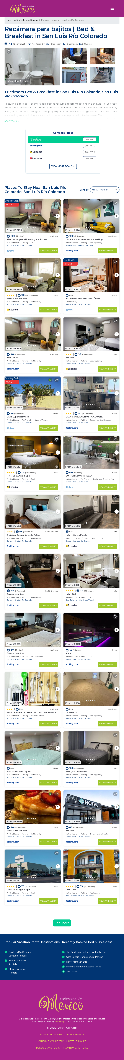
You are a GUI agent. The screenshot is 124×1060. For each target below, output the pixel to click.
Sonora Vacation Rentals (17, 962)
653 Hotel (70, 357)
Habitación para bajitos (19, 771)
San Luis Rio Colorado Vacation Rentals (20, 954)
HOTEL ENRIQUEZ (77, 1041)
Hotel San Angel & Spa (18, 476)
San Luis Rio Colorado (73, 20)
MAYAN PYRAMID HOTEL (75, 1047)
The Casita (12, 357)
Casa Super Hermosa (18, 417)
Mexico (45, 20)
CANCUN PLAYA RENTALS (51, 1041)
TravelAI (59, 1021)
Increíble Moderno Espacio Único (83, 298)
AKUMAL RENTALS (75, 1034)
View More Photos (18, 81)
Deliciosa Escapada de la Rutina (23, 535)
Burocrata (89, 245)
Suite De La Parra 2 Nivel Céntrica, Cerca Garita (31, 712)
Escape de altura (15, 594)
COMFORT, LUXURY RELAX (79, 476)
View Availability (48, 250)
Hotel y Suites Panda (76, 535)
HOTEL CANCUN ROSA (51, 1034)
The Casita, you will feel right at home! (27, 239)
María (69, 653)
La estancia (72, 712)
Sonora (55, 20)
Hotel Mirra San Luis (17, 298)
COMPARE (90, 139)
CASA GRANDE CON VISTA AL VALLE (84, 417)
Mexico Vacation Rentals (17, 971)
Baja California (71, 600)
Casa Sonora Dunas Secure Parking (84, 239)
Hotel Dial (71, 594)
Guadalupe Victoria (87, 600)
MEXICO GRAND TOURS (48, 1047)
